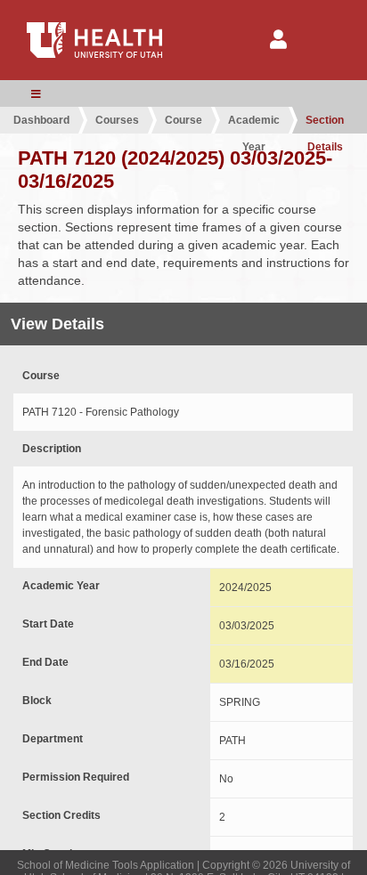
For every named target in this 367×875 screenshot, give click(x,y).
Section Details (325, 124)
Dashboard (41, 120)
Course (183, 120)
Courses (117, 120)
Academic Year (254, 124)
